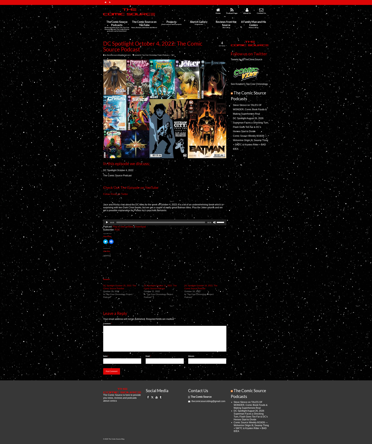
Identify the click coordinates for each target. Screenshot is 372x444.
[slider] (221, 222)
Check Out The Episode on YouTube (130, 187)
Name (106, 356)
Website (191, 356)
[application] (164, 222)
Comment (107, 323)
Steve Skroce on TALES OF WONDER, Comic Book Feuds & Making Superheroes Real (250, 109)
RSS (117, 229)
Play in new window (123, 226)
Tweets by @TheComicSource (246, 59)
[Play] (106, 222)
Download (140, 226)
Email (148, 356)
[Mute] (214, 222)
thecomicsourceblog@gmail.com (118, 55)
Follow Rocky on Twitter (115, 194)
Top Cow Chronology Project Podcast (155, 55)
